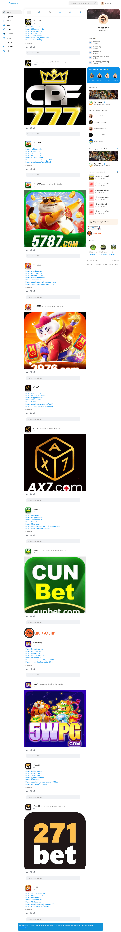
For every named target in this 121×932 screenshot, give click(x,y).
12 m (34, 889)
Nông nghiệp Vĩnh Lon (102, 197)
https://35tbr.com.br (33, 27)
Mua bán (92, 241)
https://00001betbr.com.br (35, 655)
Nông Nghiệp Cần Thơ (102, 211)
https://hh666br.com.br (34, 895)
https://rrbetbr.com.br (34, 271)
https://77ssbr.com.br (33, 35)
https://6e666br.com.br (34, 402)
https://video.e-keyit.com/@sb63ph (38, 38)
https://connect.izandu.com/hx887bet (39, 160)
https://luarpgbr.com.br (34, 649)
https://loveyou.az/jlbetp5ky (36, 784)
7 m (34, 511)
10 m (34, 767)
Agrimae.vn (98, 102)
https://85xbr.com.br (33, 658)
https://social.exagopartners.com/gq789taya (42, 782)
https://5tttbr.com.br (33, 902)
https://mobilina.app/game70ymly (38, 162)
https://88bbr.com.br (33, 653)
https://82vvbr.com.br (33, 773)
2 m (34, 145)
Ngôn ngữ (116, 260)
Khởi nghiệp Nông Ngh (102, 190)
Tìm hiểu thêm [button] (92, 925)
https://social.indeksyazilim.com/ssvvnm (40, 282)
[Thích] (30, 47)
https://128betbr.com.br (34, 31)
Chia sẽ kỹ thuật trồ (102, 176)
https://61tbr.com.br (33, 515)
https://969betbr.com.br (34, 29)
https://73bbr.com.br (33, 280)
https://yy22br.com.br (33, 149)
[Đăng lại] (34, 47)
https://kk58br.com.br (33, 771)
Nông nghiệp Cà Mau (102, 204)
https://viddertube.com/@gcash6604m (40, 660)
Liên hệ (111, 264)
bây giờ (35, 23)
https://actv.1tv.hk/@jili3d (34, 40)
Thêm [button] (117, 264)
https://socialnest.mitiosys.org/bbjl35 (39, 404)
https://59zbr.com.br (33, 780)
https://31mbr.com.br (33, 900)
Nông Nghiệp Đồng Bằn (102, 183)
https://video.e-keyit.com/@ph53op (39, 662)
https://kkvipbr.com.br (34, 518)
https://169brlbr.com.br (34, 275)
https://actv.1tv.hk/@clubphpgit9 (37, 528)
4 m (34, 267)
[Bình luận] (30, 47)
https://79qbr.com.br (33, 153)
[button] (83, 3)
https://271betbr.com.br (34, 522)
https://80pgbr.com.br (34, 398)
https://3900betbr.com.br (35, 893)
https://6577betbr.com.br (35, 395)
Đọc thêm (28, 43)
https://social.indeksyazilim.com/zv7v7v (40, 904)
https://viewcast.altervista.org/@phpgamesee (42, 526)
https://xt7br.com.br (33, 400)
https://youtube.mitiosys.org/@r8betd (39, 284)
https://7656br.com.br (33, 520)
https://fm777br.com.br (34, 273)
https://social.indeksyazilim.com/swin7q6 (40, 406)
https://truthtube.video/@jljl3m (37, 906)
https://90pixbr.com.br (34, 33)
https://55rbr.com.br (33, 524)
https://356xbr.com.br (33, 775)
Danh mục (97, 264)
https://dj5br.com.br (33, 651)
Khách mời (103, 27)
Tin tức (105, 264)
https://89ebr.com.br (33, 155)
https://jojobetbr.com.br (34, 778)
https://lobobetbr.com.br (35, 278)
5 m (34, 389)
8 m (34, 645)
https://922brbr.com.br (34, 158)
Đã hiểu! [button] (23, 928)
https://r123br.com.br (33, 151)
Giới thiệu (90, 264)
